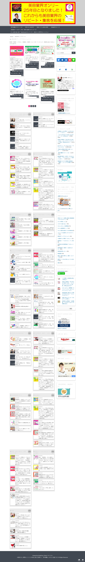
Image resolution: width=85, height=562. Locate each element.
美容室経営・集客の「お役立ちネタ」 (17, 72)
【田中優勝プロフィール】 (64, 152)
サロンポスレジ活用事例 (34, 61)
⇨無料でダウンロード (63, 196)
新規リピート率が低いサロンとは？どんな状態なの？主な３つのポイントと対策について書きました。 (22, 516)
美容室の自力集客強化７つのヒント (66, 244)
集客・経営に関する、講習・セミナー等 (17, 74)
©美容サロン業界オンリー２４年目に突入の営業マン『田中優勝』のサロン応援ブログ (37, 557)
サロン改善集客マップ (63, 228)
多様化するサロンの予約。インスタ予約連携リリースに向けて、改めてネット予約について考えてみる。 (46, 444)
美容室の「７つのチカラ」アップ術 (66, 240)
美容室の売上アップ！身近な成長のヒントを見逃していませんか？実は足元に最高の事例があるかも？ (22, 490)
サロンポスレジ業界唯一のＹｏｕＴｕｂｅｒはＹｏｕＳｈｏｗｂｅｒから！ (68, 289)
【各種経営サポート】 (55, 27)
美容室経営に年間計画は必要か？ (22, 306)
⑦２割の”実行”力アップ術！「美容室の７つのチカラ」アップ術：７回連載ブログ (46, 304)
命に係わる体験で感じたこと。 (21, 545)
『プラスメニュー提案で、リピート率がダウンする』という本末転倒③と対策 (46, 222)
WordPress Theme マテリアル (45, 555)
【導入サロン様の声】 (29, 27)
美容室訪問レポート (62, 251)
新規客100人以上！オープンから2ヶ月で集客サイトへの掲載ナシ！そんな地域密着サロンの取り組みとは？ (22, 408)
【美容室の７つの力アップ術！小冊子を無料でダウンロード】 (24, 29)
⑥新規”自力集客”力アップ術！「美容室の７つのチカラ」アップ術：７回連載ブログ (46, 311)
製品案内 (60, 253)
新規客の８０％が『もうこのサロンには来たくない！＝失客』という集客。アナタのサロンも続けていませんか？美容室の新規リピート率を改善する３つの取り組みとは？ (16, 63)
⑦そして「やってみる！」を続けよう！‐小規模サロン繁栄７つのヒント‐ (22, 320)
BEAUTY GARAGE (62, 328)
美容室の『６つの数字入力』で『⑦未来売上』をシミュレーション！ (47, 59)
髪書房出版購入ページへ (64, 113)
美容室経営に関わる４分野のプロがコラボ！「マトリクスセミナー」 (68, 294)
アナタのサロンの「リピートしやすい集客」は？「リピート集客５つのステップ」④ (22, 282)
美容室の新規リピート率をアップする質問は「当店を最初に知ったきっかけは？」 (22, 141)
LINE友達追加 (61, 271)
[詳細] (73, 88)
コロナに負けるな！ (50, 62)
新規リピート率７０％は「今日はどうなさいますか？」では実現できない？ (22, 127)
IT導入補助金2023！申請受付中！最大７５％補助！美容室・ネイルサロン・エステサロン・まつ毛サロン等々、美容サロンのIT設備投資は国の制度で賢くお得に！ (46, 435)
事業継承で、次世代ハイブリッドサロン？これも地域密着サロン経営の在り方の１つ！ (22, 401)
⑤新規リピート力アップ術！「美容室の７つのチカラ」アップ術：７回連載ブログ (46, 318)
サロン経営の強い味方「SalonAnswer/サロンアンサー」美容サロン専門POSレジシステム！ (30, 32)
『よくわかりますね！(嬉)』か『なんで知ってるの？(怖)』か (32, 93)
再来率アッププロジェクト (34, 63)
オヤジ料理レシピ (62, 221)
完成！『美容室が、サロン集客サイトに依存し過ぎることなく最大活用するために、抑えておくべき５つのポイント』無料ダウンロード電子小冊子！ (46, 460)
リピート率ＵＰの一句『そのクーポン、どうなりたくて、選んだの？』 (32, 59)
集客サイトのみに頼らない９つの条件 (33, 67)
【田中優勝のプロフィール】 (17, 27)
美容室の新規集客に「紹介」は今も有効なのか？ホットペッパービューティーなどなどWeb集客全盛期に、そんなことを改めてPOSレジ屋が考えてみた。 (22, 299)
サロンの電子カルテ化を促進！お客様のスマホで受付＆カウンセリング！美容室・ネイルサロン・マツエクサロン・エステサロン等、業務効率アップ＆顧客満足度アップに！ (46, 425)
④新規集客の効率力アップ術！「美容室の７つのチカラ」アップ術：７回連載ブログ (46, 325)
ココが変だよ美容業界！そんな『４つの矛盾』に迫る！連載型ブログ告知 (46, 469)
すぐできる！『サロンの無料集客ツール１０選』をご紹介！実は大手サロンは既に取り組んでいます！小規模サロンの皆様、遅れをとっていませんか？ (22, 481)
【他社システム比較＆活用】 (42, 27)
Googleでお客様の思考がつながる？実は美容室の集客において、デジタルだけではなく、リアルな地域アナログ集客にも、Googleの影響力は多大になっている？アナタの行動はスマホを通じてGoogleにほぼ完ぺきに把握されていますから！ (22, 500)
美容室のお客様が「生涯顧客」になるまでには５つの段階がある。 (47, 93)
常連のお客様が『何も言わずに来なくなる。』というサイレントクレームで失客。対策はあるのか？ (66, 141)
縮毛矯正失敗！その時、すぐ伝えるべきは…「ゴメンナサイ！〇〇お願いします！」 (66, 157)
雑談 (22, 75)
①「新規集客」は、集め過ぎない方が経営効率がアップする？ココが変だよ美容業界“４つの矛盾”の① (22, 186)
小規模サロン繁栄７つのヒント (65, 238)
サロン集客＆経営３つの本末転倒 (65, 230)
